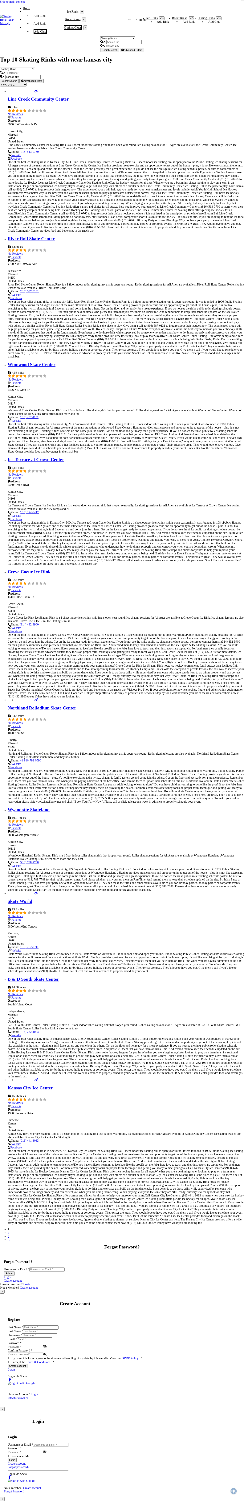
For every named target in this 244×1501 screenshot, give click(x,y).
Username (15, 1335)
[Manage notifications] (234, 1491)
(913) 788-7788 (29, 862)
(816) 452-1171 (29, 417)
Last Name (15, 1331)
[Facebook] (10, 1379)
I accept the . (32, 1362)
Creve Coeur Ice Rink (29, 571)
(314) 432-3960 (29, 624)
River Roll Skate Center (31, 238)
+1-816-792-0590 (30, 760)
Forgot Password (18, 1397)
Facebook (16, 158)
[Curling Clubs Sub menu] (85, 27)
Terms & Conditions (38, 1362)
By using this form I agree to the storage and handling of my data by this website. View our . (76, 1358)
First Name (15, 1327)
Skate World (20, 901)
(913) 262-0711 (29, 947)
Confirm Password (20, 1350)
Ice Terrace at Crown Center (36, 459)
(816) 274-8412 (29, 512)
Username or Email (16, 1269)
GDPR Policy (130, 1358)
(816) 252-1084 (29, 1031)
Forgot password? (18, 1467)
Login (7, 1277)
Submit (9, 1273)
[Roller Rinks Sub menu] (84, 20)
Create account (13, 1280)
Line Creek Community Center (38, 99)
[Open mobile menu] (129, 19)
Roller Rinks (72, 19)
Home (26, 8)
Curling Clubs (72, 27)
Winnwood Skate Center (31, 364)
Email (12, 1339)
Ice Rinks (73, 11)
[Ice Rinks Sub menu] (82, 12)
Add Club (40, 31)
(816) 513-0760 (29, 151)
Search (109, 50)
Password (15, 1343)
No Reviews (15, 114)
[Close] (242, 0)
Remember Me (20, 1456)
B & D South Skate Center (33, 979)
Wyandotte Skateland (29, 809)
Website (16, 155)
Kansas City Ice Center (30, 1087)
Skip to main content (12, 1)
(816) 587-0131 (29, 291)
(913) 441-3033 (29, 1140)
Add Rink (40, 15)
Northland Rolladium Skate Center (42, 707)
